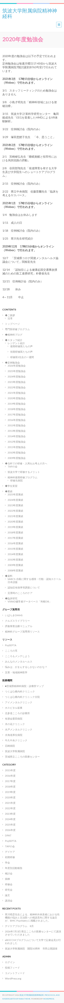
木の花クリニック (15, 724)
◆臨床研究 (11, 598)
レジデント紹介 (16, 343)
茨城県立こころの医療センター (22, 756)
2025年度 (10, 824)
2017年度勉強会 (17, 414)
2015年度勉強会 (17, 425)
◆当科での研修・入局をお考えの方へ (26, 463)
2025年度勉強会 (17, 371)
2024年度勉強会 (17, 376)
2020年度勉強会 (17, 398)
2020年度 (10, 797)
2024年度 (10, 819)
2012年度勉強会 (17, 441)
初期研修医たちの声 (21, 351)
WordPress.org (13, 978)
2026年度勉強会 (17, 365)
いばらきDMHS (14, 615)
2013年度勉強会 (17, 430)
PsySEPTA (10, 645)
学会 (7, 862)
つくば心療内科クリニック (20, 691)
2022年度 (10, 808)
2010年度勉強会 (17, 452)
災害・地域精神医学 (16, 672)
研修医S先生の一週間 (22, 357)
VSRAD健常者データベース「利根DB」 (30, 601)
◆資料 (8, 575)
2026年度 (10, 829)
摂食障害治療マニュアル (18, 626)
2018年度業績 (15, 532)
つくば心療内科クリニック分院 (22, 696)
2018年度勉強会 (17, 409)
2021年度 (10, 802)
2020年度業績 (15, 521)
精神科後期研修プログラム (22, 477)
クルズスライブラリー (17, 620)
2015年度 (10, 770)
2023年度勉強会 (17, 381)
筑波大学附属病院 (15, 751)
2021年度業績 (15, 516)
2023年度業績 (15, 505)
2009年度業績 (15, 564)
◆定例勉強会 (12, 362)
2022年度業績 (15, 510)
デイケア (10, 851)
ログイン (10, 962)
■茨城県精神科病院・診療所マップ (24, 685)
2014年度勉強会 (17, 436)
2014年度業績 (15, 554)
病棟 (7, 878)
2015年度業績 (15, 548)
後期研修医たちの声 (21, 346)
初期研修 (10, 857)
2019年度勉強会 (17, 403)
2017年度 (10, 781)
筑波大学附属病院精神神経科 (29, 13)
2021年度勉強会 (17, 392)
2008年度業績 (15, 570)
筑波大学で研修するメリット (24, 471)
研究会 (8, 889)
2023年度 (10, 813)
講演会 (8, 900)
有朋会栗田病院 (13, 718)
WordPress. (49, 999)
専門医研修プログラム (17, 329)
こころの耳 (11, 650)
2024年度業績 (15, 499)
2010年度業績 (15, 559)
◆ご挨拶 (10, 315)
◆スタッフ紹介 (13, 340)
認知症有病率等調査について (24, 587)
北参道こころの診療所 (17, 713)
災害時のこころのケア (20, 592)
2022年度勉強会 (17, 387)
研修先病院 (16, 480)
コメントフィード (15, 973)
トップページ (12, 323)
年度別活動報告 (13, 867)
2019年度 (10, 791)
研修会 (8, 884)
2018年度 (10, 786)
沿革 (10, 318)
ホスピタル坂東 (13, 707)
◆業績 (8, 491)
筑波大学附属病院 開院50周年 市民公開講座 (32, 948)
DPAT (8, 835)
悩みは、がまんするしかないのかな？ (26, 666)
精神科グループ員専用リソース (22, 631)
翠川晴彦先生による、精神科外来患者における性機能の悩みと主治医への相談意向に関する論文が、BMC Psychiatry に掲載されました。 (32, 917)
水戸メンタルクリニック (18, 729)
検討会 (8, 873)
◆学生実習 (11, 485)
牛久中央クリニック (16, 740)
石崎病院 (10, 745)
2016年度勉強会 (17, 419)
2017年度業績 (15, 537)
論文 (7, 895)
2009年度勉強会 (17, 457)
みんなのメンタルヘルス (18, 661)
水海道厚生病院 (13, 734)
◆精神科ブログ (13, 334)
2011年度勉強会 (17, 447)
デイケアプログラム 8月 (19, 925)
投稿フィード (12, 967)
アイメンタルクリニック (18, 702)
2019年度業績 (15, 526)
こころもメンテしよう (17, 656)
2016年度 (10, 775)
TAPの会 (12, 466)
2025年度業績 (15, 494)
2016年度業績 (15, 543)
